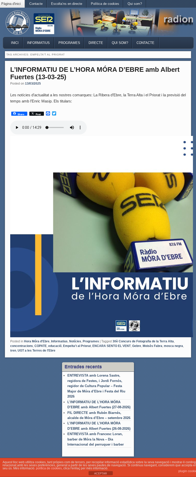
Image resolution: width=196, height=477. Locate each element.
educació (55, 346)
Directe (96, 43)
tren (13, 350)
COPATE (40, 346)
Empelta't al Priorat (77, 346)
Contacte (36, 4)
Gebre (136, 346)
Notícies (75, 341)
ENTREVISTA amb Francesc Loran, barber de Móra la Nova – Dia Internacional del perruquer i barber (95, 439)
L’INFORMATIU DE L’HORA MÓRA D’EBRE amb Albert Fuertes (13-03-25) (95, 73)
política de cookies (49, 468)
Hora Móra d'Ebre (37, 341)
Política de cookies (105, 4)
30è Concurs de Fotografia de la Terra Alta (143, 341)
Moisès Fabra (152, 346)
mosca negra (173, 346)
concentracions (21, 346)
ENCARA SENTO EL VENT (111, 346)
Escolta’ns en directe (66, 4)
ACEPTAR (100, 473)
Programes (69, 43)
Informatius (38, 43)
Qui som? (135, 4)
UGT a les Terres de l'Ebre (36, 350)
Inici (15, 43)
